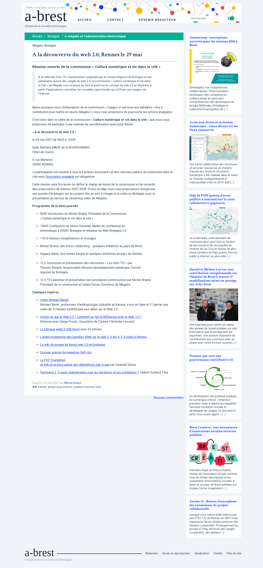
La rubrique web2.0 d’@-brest (60, 329)
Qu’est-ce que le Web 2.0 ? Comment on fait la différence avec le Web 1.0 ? (91, 317)
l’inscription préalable (59, 177)
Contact (115, 20)
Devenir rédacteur (157, 20)
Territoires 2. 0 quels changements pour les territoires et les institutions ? (89, 372)
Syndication (202, 553)
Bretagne (53, 36)
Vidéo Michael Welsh (54, 300)
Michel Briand (72, 383)
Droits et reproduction (176, 553)
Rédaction (151, 553)
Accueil (37, 36)
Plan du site (234, 553)
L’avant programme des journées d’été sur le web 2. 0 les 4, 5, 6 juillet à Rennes (93, 337)
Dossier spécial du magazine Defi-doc (66, 352)
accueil (85, 20)
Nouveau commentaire (168, 397)
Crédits (218, 553)
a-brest (46, 15)
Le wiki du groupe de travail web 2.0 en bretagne (72, 345)
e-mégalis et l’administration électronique (95, 36)
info (98, 387)
